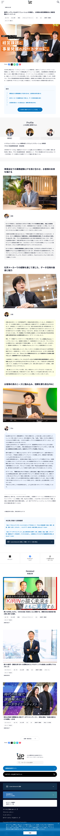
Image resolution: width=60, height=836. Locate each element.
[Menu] (2, 2)
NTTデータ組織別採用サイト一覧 (10, 803)
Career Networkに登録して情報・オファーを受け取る (24, 542)
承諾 (30, 833)
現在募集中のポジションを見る (10, 794)
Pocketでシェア (20, 65)
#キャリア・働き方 (8, 20)
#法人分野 (13, 17)
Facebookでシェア (9, 65)
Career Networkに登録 (15, 786)
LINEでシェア (14, 65)
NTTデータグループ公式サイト (10, 817)
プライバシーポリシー (8, 812)
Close (58, 823)
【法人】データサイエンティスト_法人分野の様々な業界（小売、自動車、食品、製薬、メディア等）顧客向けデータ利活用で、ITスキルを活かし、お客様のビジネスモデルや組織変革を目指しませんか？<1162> (30, 534)
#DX (37, 17)
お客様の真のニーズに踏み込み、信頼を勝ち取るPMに (22, 102)
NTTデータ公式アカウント (13, 774)
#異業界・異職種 (47, 17)
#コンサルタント (8, 669)
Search (19, 762)
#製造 (19, 17)
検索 (57, 2)
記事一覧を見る (27, 738)
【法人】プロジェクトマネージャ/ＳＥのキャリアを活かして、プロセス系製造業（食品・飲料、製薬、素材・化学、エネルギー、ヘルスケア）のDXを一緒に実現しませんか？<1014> (30, 526)
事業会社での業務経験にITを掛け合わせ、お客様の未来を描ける (25, 93)
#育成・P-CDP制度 (47, 722)
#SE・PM (7, 17)
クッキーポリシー (7, 815)
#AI (41, 17)
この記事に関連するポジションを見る (28, 109)
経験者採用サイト (11, 768)
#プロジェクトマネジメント (28, 17)
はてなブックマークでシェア (17, 65)
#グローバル (47, 669)
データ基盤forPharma (45, 339)
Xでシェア (12, 65)
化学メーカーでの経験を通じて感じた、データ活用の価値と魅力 (25, 98)
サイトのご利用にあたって (9, 809)
